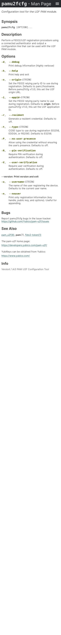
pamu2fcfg (26, 4)
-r (2, 115)
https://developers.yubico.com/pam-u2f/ (24, 245)
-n (2, 193)
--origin (15, 79)
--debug (14, 62)
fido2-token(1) (33, 234)
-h (2, 70)
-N (2, 150)
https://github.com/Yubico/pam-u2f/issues (25, 221)
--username (16, 181)
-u (2, 181)
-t (2, 126)
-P (2, 138)
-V (2, 162)
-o (2, 79)
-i (2, 97)
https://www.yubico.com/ (15, 255)
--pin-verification (22, 150)
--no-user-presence (22, 138)
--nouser (15, 193)
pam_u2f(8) (7, 234)
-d (2, 62)
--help (13, 70)
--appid (14, 97)
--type (13, 126)
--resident (16, 115)
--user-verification (23, 162)
